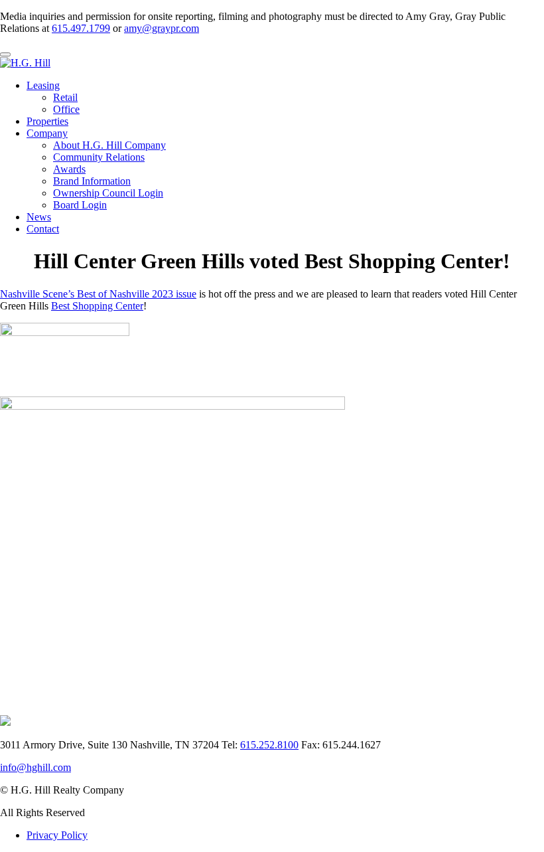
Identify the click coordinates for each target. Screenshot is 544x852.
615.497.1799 (81, 28)
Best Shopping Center (97, 305)
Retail (65, 97)
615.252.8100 (269, 744)
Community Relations (99, 157)
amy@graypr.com (161, 28)
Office (66, 109)
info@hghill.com (35, 767)
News (39, 216)
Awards (69, 169)
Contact (43, 228)
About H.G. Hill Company (109, 145)
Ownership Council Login (108, 193)
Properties (47, 121)
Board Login (80, 205)
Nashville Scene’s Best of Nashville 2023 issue (98, 293)
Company (47, 133)
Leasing (43, 85)
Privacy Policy (57, 835)
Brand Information (92, 181)
